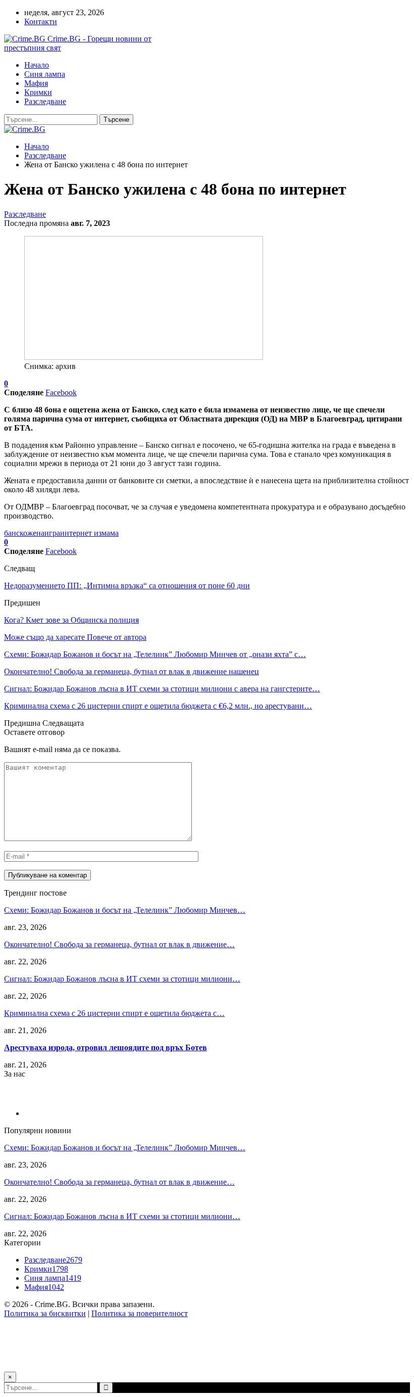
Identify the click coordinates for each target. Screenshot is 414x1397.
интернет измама (89, 533)
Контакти (40, 21)
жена (35, 533)
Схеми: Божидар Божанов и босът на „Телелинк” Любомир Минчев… (124, 910)
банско (15, 533)
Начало (36, 65)
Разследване (45, 101)
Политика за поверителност (139, 1313)
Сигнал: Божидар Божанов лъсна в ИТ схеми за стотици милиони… (122, 978)
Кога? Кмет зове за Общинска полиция (71, 620)
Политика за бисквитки (45, 1313)
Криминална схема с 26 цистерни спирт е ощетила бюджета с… (114, 1013)
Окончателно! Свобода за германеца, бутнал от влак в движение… (119, 944)
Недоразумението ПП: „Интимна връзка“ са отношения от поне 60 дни (127, 585)
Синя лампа (44, 74)
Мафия (36, 83)
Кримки (38, 92)
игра (52, 533)
